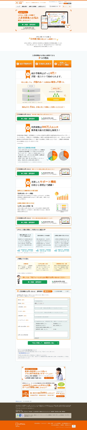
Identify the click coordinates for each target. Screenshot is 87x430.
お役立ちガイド (41, 6)
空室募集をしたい (57, 323)
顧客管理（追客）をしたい (42, 329)
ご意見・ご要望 (50, 423)
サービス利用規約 (57, 423)
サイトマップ (69, 1)
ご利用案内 (65, 1)
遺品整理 (52, 411)
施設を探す (24, 6)
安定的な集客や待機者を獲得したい (44, 327)
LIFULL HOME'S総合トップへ (53, 1)
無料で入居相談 (32, 6)
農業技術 (63, 411)
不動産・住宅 (18, 411)
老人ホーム (26, 411)
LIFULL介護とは (37, 423)
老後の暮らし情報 (58, 411)
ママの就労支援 (35, 411)
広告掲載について (60, 1)
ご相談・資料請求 (29, 24)
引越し (22, 411)
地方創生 (30, 411)
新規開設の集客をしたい (41, 323)
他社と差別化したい (57, 325)
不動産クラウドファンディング (44, 411)
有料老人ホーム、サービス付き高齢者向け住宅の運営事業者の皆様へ (43, 385)
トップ (18, 6)
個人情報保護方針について (24, 352)
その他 (54, 329)
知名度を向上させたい (41, 325)
